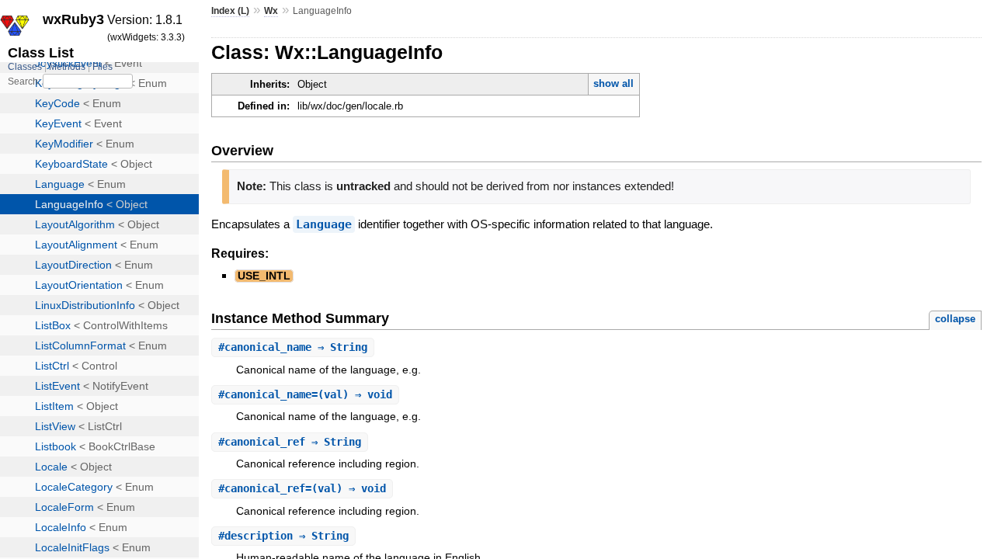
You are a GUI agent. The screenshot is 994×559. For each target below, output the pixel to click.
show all (613, 83)
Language (324, 224)
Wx (271, 10)
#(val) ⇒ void (305, 394)
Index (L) (230, 10)
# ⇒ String (292, 347)
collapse (955, 319)
